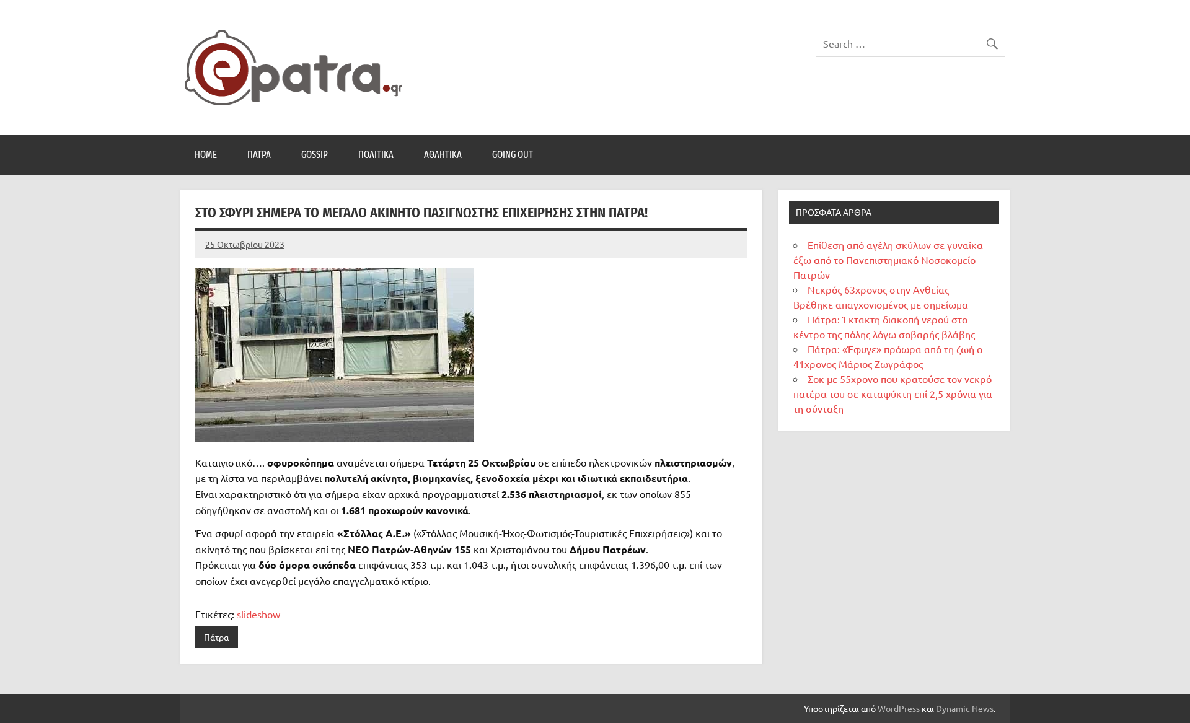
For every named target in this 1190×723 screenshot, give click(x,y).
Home (206, 154)
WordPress (899, 708)
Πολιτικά (376, 154)
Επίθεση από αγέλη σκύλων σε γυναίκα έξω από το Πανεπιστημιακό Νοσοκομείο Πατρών (888, 260)
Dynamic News (965, 708)
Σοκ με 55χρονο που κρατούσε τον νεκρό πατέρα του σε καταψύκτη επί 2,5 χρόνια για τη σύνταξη (892, 393)
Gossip (314, 154)
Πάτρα (259, 154)
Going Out (512, 154)
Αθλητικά (443, 154)
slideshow (258, 614)
